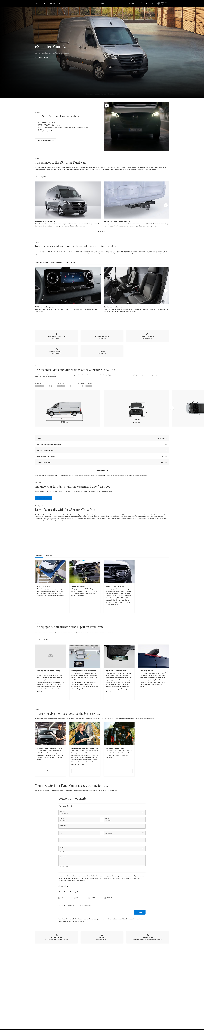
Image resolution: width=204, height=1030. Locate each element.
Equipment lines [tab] (70, 262)
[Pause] (107, 146)
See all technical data (102, 470)
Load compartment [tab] (56, 262)
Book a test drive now (43, 498)
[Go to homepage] (102, 3)
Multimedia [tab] (47, 640)
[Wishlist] (147, 3)
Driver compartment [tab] (42, 262)
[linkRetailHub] (152, 3)
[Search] (141, 3)
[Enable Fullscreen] (165, 146)
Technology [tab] (48, 555)
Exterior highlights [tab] (41, 177)
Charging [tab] (39, 555)
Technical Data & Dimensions (45, 140)
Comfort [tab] (38, 640)
